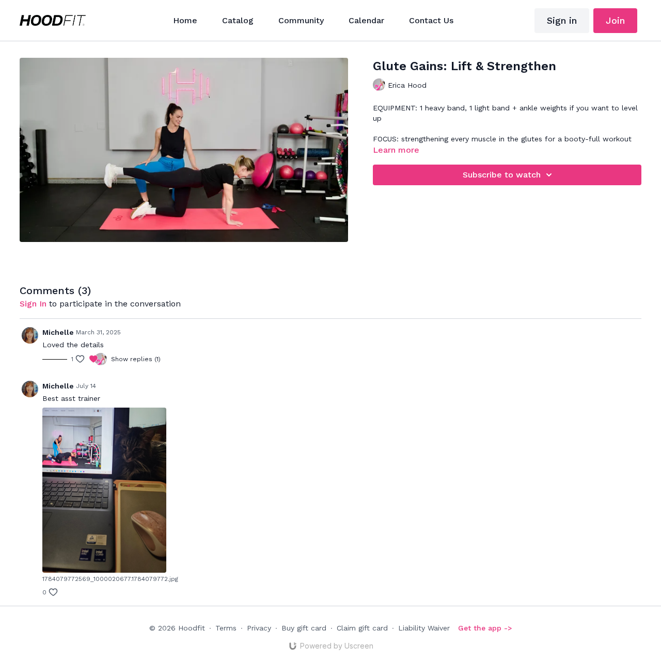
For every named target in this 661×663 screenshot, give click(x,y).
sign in (33, 304)
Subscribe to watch (502, 175)
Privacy (259, 628)
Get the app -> (485, 628)
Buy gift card (303, 628)
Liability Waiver (424, 628)
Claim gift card (362, 628)
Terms (226, 628)
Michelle (58, 332)
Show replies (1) (136, 359)
